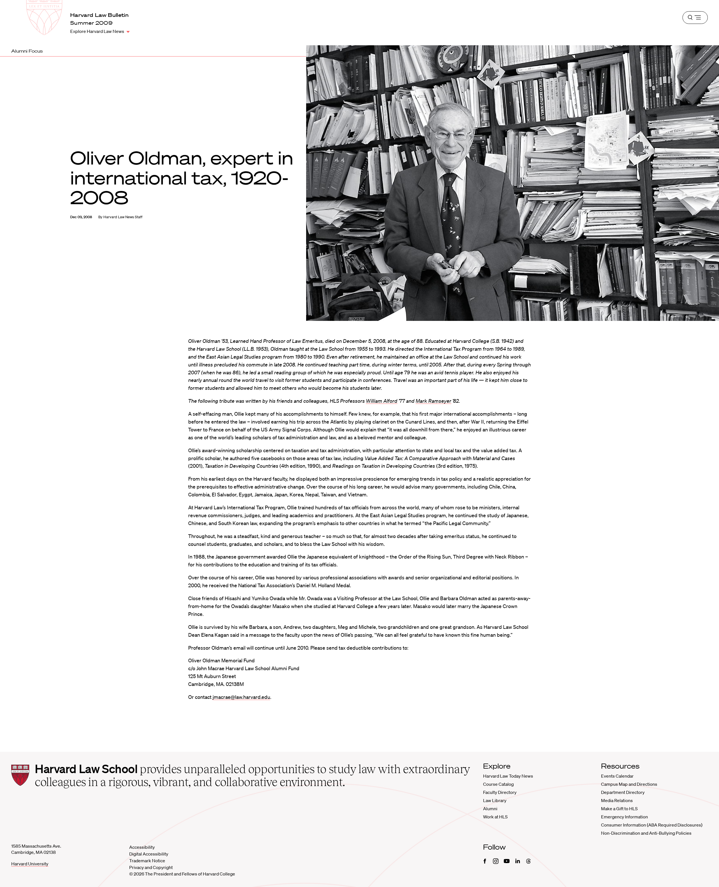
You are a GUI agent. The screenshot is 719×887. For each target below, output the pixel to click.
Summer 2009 (91, 23)
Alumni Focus (27, 51)
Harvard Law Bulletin (99, 15)
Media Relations (617, 800)
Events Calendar (617, 776)
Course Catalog (498, 784)
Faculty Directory (500, 792)
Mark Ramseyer (433, 401)
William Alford (381, 401)
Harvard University (29, 863)
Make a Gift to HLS (619, 808)
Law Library (494, 800)
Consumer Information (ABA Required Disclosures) (651, 825)
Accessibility (142, 847)
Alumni (490, 808)
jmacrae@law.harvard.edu (241, 697)
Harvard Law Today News (508, 776)
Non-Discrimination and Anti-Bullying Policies (646, 833)
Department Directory (623, 792)
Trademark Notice (147, 860)
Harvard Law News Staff (122, 217)
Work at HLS (495, 817)
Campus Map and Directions (629, 784)
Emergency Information (624, 817)
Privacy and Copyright (151, 867)
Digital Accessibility (148, 854)
